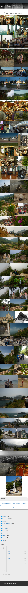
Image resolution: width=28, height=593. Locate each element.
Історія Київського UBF (7, 523)
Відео (3, 521)
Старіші (6, 574)
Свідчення (4, 537)
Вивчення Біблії (5, 518)
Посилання (4, 533)
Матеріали (4, 528)
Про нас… (4, 535)
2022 (3, 570)
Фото (2, 500)
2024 (3, 548)
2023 (3, 566)
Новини (4, 530)
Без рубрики (5, 516)
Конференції (5, 525)
